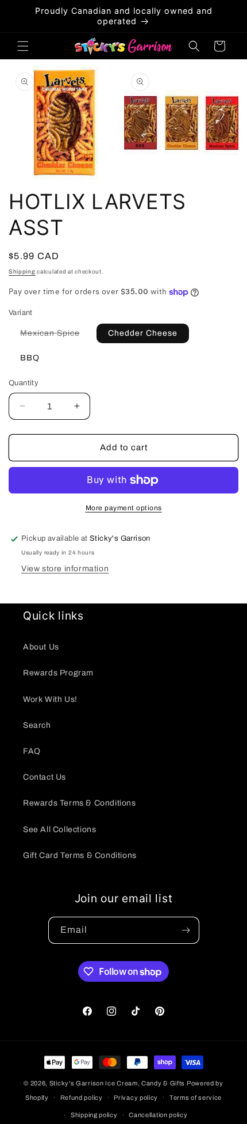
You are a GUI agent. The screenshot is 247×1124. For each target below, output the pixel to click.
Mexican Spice (55, 335)
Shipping (22, 271)
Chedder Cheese (142, 333)
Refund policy (81, 1097)
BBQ (30, 358)
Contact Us (44, 777)
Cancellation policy (158, 1114)
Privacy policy (136, 1097)
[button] (23, 46)
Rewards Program (58, 673)
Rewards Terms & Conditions (79, 803)
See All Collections (59, 829)
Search (37, 725)
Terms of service (195, 1097)
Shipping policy (94, 1114)
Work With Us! (50, 699)
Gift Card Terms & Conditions (80, 855)
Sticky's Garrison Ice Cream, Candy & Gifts (117, 1083)
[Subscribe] (186, 930)
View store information (65, 568)
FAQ (32, 751)
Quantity (23, 383)
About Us (41, 647)
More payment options (124, 508)
